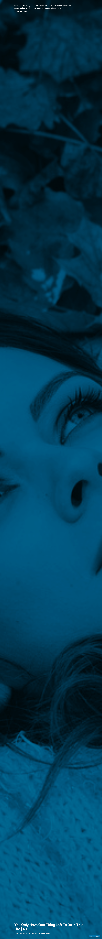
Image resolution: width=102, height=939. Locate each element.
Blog (59, 8)
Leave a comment (45, 933)
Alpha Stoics (19, 8)
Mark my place (94, 936)
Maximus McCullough (22, 5)
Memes (40, 8)
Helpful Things (50, 8)
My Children (31, 8)
